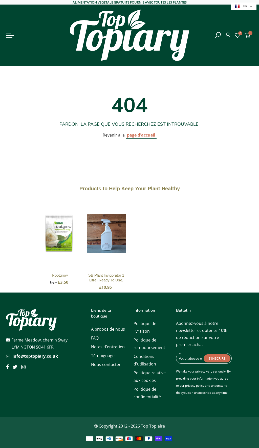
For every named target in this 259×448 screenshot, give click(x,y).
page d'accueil (141, 135)
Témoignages (104, 355)
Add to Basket (60, 238)
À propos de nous (108, 329)
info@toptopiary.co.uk (35, 356)
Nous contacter (106, 364)
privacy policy (194, 385)
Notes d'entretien (108, 347)
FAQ (95, 338)
